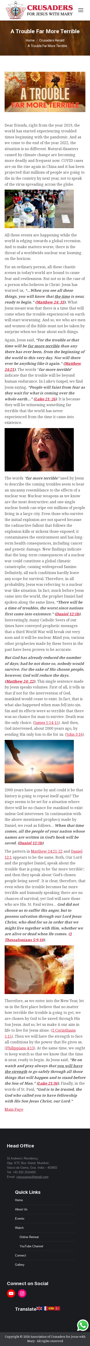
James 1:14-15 (46, 722)
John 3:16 (74, 734)
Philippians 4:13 (20, 1048)
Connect (20, 1255)
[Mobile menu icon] (80, 10)
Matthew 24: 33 (50, 302)
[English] (39, 1308)
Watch (19, 1228)
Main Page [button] (14, 1109)
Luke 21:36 (47, 1083)
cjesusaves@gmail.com (32, 1177)
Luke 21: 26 (45, 399)
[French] (45, 1308)
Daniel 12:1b (67, 613)
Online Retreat (29, 1237)
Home (19, 1200)
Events (19, 1218)
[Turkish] (57, 1308)
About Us (21, 1209)
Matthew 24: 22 (20, 681)
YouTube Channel (31, 1246)
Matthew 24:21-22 (47, 851)
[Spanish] (51, 1308)
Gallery (19, 1264)
